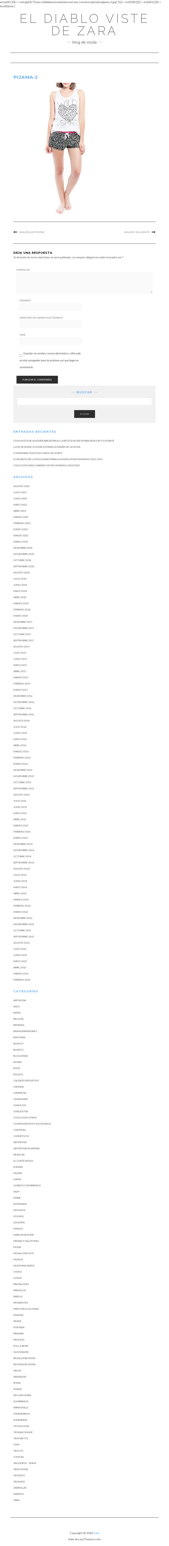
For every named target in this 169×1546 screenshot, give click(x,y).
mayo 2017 (20, 665)
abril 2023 (19, 510)
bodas (17, 1062)
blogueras (20, 1055)
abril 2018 (19, 597)
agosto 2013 (21, 942)
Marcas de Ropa (23, 1234)
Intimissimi (20, 1203)
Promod (18, 1339)
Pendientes (20, 1302)
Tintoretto (20, 1438)
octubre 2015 (22, 782)
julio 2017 (19, 652)
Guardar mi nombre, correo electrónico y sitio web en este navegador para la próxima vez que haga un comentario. (50, 360)
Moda (17, 1247)
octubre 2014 (22, 856)
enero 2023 (20, 529)
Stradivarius (21, 1413)
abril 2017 (19, 671)
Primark (18, 1333)
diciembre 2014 (22, 843)
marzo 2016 (20, 751)
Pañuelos (19, 1290)
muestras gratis (23, 1265)
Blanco (18, 1043)
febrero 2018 (22, 609)
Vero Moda (20, 1469)
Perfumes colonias (26, 1308)
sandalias (19, 1376)
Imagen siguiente (137, 232)
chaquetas (20, 1111)
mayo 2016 (20, 739)
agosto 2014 (21, 868)
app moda (19, 1000)
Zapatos (18, 1493)
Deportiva (20, 1142)
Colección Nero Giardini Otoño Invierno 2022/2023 (46, 465)
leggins (18, 1216)
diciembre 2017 (22, 621)
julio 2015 (19, 800)
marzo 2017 (20, 677)
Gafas (17, 1179)
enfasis (18, 1166)
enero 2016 (20, 763)
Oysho (17, 1271)
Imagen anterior (31, 232)
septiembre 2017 (23, 640)
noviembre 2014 (23, 850)
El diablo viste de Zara (85, 24)
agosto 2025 (21, 486)
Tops (16, 1444)
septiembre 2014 (23, 862)
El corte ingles (23, 1160)
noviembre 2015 (23, 776)
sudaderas (20, 1419)
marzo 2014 (20, 899)
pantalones (21, 1284)
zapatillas (20, 1487)
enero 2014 (20, 911)
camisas (18, 1086)
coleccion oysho (25, 1117)
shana (17, 1389)
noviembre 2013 (23, 924)
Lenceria (19, 1222)
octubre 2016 (22, 708)
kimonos (19, 1210)
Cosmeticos (21, 1136)
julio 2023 (19, 492)
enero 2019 (20, 541)
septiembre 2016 (23, 714)
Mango (18, 1228)
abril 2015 (19, 819)
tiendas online (23, 1432)
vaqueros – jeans (24, 1463)
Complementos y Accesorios (32, 1123)
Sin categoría (22, 1395)
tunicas (18, 1456)
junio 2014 (20, 881)
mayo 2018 (20, 591)
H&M (16, 1191)
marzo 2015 (20, 825)
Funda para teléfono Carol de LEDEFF (38, 453)
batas (17, 1012)
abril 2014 (19, 893)
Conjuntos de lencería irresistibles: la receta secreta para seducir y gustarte (63, 440)
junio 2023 (20, 498)
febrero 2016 (22, 757)
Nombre (25, 300)
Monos (18, 1259)
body (16, 1068)
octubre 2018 (22, 560)
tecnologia (21, 1426)
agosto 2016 (21, 720)
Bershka (18, 1024)
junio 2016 (20, 732)
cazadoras (20, 1099)
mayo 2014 (20, 887)
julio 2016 (19, 726)
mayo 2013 (20, 961)
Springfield (20, 1407)
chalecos (19, 1105)
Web (22, 334)
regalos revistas (24, 1358)
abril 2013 (19, 967)
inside (17, 1197)
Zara (16, 1500)
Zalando (19, 1481)
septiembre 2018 (23, 566)
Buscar (84, 414)
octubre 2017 (22, 634)
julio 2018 (19, 578)
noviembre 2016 (23, 702)
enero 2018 (20, 615)
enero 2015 (20, 837)
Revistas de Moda (24, 1364)
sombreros (20, 1401)
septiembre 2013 (23, 936)
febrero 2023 (22, 523)
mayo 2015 (20, 813)
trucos (18, 1450)
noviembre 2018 (23, 554)
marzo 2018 (20, 603)
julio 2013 (19, 948)
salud (17, 1370)
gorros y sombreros (27, 1185)
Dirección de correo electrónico (41, 317)
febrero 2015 (22, 831)
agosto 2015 (21, 794)
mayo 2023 (20, 504)
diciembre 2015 (22, 769)
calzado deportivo (26, 1080)
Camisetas (19, 1092)
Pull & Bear (20, 1345)
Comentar (23, 269)
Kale (96, 1533)
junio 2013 (20, 955)
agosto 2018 (21, 572)
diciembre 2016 (22, 695)
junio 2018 (20, 584)
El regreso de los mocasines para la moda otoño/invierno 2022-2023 (58, 459)
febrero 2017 (22, 683)
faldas (17, 1173)
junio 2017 (20, 658)
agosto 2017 (21, 646)
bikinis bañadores (25, 1031)
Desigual (19, 1154)
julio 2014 (19, 874)
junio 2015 (20, 806)
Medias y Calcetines (26, 1240)
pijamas (18, 1314)
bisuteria (19, 1037)
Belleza (18, 1018)
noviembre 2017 (23, 628)
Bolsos (18, 1074)
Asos (16, 1006)
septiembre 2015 (23, 788)
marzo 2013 (20, 973)
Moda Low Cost (23, 1253)
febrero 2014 (22, 905)
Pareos (17, 1296)
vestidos (19, 1475)
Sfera (17, 1382)
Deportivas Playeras (26, 1148)
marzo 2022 (20, 535)
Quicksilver (21, 1351)
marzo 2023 (20, 516)
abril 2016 (19, 745)
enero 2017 (20, 689)
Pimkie (17, 1321)
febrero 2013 (22, 979)
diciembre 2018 (22, 547)
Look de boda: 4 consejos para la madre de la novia (46, 446)
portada (19, 1327)
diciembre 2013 (22, 918)
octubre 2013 (22, 930)
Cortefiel (19, 1129)
